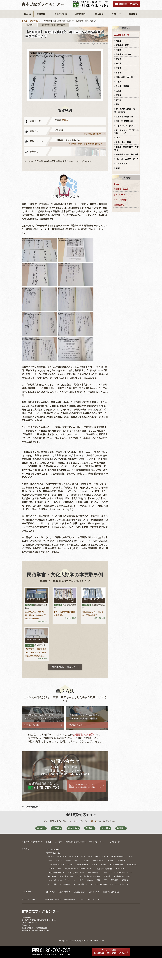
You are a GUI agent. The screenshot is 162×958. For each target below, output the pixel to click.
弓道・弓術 (74, 856)
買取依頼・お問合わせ (111, 892)
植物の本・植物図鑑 (124, 117)
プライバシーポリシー (97, 842)
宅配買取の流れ (79, 892)
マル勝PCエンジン (68, 884)
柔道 (83, 856)
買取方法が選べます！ (93, 134)
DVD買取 (52, 876)
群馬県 (120, 828)
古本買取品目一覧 (121, 35)
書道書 (118, 73)
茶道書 (118, 68)
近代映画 (114, 880)
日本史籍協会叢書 (116, 865)
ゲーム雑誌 (53, 884)
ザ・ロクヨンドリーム (119, 884)
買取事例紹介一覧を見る (64, 667)
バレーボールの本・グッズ (127, 159)
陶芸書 (118, 64)
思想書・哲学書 (122, 86)
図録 (118, 104)
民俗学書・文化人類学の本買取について (86, 144)
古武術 (105, 856)
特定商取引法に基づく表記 (75, 842)
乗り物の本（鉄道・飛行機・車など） (125, 110)
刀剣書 (118, 50)
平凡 (105, 880)
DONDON (125, 880)
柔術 (91, 856)
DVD (118, 138)
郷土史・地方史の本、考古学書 (126, 148)
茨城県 (89, 828)
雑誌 (118, 168)
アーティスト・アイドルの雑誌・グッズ (126, 131)
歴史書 (118, 95)
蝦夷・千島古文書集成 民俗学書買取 (64, 613)
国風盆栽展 (120, 869)
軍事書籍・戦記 (122, 45)
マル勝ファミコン (85, 884)
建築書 (118, 59)
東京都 (40, 828)
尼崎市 (65, 120)
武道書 (118, 41)
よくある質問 (94, 892)
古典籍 (118, 100)
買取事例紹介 (60, 14)
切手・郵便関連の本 (124, 121)
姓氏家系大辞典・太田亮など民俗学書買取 (92, 613)
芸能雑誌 (90, 880)
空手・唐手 (62, 856)
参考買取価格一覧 (53, 849)
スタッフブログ (120, 200)
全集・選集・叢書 (123, 142)
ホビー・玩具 (121, 163)
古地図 (118, 82)
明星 (98, 880)
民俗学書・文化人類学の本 (127, 154)
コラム (116, 184)
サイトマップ (115, 842)
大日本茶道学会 (98, 860)
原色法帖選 (121, 860)
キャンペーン (119, 195)
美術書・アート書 (123, 54)
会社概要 (133, 14)
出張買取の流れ (64, 892)
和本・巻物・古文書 (124, 77)
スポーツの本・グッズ (125, 126)
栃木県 (105, 828)
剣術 (98, 856)
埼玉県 (56, 828)
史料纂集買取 (132, 865)
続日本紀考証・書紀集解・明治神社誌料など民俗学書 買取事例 (35, 615)
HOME (27, 14)
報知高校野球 (93, 873)
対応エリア (100, 14)
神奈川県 (72, 828)
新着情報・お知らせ (122, 189)
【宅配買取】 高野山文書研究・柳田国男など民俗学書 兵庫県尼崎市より (35, 652)
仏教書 (118, 91)
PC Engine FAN (102, 884)
